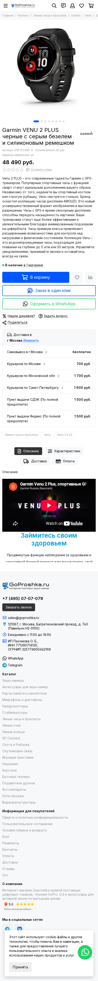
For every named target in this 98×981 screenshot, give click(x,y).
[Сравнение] (90, 277)
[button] (36, 121)
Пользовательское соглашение (27, 824)
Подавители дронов (18, 783)
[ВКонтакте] (20, 929)
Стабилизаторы (14, 712)
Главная (7, 15)
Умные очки (11, 725)
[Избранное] (77, 277)
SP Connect (11, 738)
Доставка (39, 461)
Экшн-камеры (13, 680)
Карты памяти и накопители (24, 693)
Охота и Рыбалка (15, 745)
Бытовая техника (16, 777)
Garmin (75, 15)
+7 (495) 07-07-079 (22, 598)
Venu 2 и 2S (64, 434)
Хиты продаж (13, 796)
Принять (20, 967)
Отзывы (8, 869)
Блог (6, 837)
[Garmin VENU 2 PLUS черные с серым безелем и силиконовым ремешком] (49, 69)
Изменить (31, 340)
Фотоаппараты (14, 789)
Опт (5, 875)
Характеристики (67, 451)
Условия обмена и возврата (24, 830)
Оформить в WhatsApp (52, 303)
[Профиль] (72, 5)
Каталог (23, 15)
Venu (88, 15)
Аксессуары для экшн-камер (25, 687)
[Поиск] (54, 5)
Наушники (10, 764)
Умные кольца (13, 732)
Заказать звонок (19, 607)
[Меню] (5, 5)
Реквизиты (10, 843)
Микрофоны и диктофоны (22, 700)
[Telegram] (7, 929)
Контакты (9, 849)
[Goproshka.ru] (23, 5)
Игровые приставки (18, 757)
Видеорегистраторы (19, 802)
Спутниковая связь (17, 751)
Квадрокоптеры (15, 706)
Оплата (69, 461)
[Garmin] (86, 133)
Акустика (9, 770)
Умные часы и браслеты (50, 15)
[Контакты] (63, 5)
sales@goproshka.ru (23, 618)
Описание (31, 451)
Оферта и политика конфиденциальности (35, 817)
